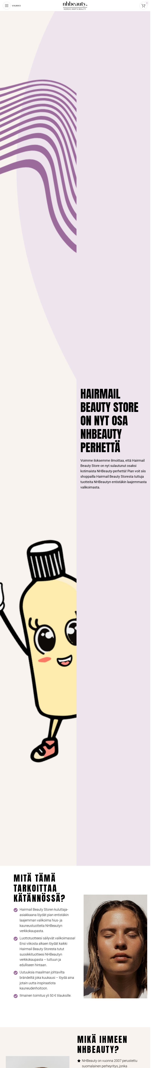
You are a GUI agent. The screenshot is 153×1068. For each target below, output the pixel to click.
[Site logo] (75, 5)
